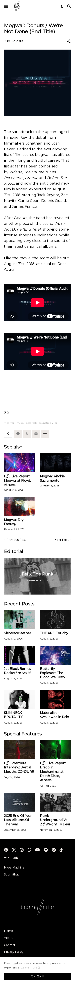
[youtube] (37, 850)
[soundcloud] (15, 858)
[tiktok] (61, 850)
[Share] (69, 41)
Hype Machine (14, 867)
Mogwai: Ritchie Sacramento (52, 478)
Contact (9, 945)
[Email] (36, 434)
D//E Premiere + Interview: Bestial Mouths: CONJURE (19, 767)
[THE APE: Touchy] (55, 619)
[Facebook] (18, 434)
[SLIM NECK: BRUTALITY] (19, 699)
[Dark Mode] (62, 6)
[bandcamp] (46, 850)
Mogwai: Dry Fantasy (14, 522)
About (8, 938)
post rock (31, 422)
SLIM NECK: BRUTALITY (13, 715)
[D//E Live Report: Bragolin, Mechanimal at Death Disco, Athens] (55, 749)
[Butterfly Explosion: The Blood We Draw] (55, 655)
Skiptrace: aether (17, 633)
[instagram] (22, 850)
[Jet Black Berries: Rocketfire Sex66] (19, 655)
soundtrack (45, 422)
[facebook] (6, 850)
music (19, 422)
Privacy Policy (13, 952)
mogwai (9, 422)
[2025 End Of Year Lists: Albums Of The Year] (19, 802)
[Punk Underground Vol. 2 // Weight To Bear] (55, 802)
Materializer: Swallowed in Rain (54, 715)
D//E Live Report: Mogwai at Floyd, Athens (17, 480)
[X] (27, 434)
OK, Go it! (37, 976)
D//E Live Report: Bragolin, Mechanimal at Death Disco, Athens (53, 771)
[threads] (29, 850)
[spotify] (54, 850)
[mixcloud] (6, 858)
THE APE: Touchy (54, 633)
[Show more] (45, 434)
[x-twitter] (14, 850)
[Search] (69, 6)
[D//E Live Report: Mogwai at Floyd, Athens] (19, 462)
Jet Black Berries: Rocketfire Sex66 (17, 671)
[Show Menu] (5, 6)
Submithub (12, 874)
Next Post (61, 540)
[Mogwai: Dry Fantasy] (19, 506)
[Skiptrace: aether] (19, 619)
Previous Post (16, 540)
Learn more (29, 967)
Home (8, 931)
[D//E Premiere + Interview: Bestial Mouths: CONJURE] (19, 749)
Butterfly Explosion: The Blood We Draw (52, 673)
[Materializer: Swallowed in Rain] (55, 699)
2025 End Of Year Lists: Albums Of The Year (18, 820)
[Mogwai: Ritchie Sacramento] (55, 462)
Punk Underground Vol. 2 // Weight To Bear (55, 820)
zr (56, 422)
